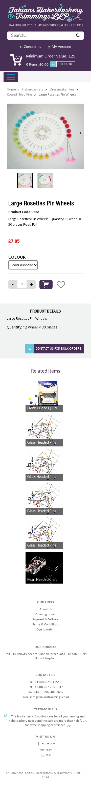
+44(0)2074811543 (48, 682)
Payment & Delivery (45, 619)
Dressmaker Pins (62, 90)
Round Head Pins (19, 95)
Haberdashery (32, 90)
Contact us (32, 47)
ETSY (49, 755)
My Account (61, 47)
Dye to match (45, 629)
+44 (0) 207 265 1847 (48, 687)
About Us (45, 609)
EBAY (49, 750)
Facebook (49, 743)
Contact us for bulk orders (58, 349)
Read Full (30, 224)
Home (11, 90)
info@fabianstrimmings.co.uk (50, 697)
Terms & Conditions (46, 624)
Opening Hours (45, 614)
